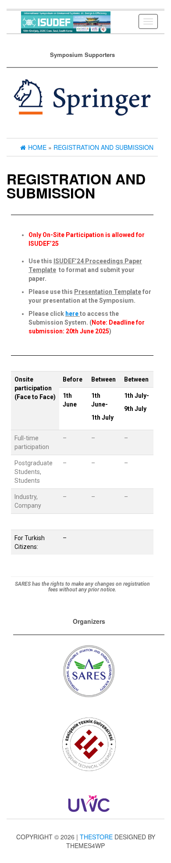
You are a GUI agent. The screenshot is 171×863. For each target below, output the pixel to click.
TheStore (96, 836)
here (71, 313)
